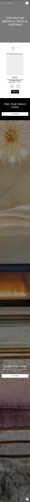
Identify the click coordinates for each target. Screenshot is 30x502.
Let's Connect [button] (15, 375)
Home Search (15, 114)
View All (15, 91)
